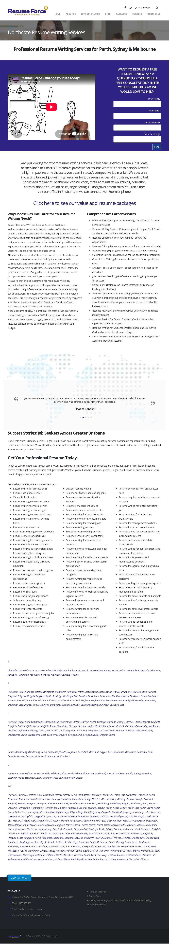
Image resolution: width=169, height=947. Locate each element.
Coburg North (46, 730)
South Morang (116, 842)
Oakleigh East (81, 829)
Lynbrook (50, 816)
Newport (130, 824)
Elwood (101, 773)
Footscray (96, 794)
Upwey (51, 850)
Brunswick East (15, 704)
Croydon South (107, 734)
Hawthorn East (88, 803)
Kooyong (127, 812)
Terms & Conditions (97, 891)
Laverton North (16, 816)
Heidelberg (103, 803)
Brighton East (98, 700)
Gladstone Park (69, 799)
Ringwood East (15, 837)
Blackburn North (120, 696)
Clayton (139, 726)
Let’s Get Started (90, 14)
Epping (137, 773)
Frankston (131, 794)
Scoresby (38, 842)
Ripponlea (47, 837)
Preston (102, 833)
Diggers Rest (106, 752)
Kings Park (83, 812)
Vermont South (74, 850)
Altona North (111, 670)
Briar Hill (75, 700)
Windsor (49, 859)
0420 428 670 (144, 7)
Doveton (30, 756)
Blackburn (105, 696)
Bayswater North (75, 691)
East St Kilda (43, 773)
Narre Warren (73, 824)
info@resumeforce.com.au (30, 909)
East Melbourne (28, 773)
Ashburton (155, 670)
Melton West (42, 820)
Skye (75, 842)
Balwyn (22, 691)
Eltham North (90, 773)
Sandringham (26, 842)
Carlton (76, 721)
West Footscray (99, 855)
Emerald (111, 773)
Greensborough (134, 799)
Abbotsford (13, 670)
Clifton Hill (23, 730)
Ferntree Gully (34, 794)
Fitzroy (58, 794)
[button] (157, 8)
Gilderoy (55, 799)
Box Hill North (33, 700)
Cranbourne (107, 730)
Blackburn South (138, 696)
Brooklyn (139, 700)
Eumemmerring (67, 777)
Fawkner (21, 794)
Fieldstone (48, 794)
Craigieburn (94, 730)
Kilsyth (73, 812)
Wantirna (104, 850)
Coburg (33, 730)
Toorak (23, 850)
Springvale (13, 846)
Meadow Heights (137, 816)
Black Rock (93, 696)
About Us (71, 14)
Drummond (50, 756)
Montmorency (137, 820)
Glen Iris (95, 799)
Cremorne (52, 734)
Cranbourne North (142, 730)
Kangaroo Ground (77, 807)
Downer (39, 756)
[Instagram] (130, 7)
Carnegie (101, 721)
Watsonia (40, 855)
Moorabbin (151, 820)
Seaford (59, 842)
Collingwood (69, 730)
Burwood (104, 704)
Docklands (119, 752)
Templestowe (113, 846)
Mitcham (111, 820)
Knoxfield (117, 812)
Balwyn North (34, 691)
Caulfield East (15, 726)
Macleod (72, 816)
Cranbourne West (37, 734)
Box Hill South (49, 700)
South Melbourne (99, 842)
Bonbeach (153, 696)
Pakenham (128, 829)
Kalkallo (62, 807)
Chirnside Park (116, 726)
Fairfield (12, 794)
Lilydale (29, 816)
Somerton (84, 842)
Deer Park (83, 752)
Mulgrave (60, 824)
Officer (109, 829)
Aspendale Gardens (40, 674)
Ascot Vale (143, 670)
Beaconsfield (91, 691)
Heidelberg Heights (120, 803)
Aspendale (23, 674)
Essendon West (50, 777)
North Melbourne (17, 829)
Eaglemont (13, 773)
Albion (73, 670)
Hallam (21, 803)
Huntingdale (37, 807)
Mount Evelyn (29, 824)
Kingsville (106, 812)
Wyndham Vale (84, 859)
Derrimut (94, 752)
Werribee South (82, 855)
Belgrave (12, 696)
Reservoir (125, 833)
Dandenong (21, 752)
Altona (81, 670)
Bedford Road (140, 691)
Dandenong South (57, 752)
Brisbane (101, 900)
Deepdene (72, 752)
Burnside (75, 704)
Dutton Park (63, 756)
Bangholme (48, 691)
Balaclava (13, 691)
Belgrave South (43, 696)
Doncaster (130, 752)
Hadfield (12, 803)
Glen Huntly (84, 799)
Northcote (32, 829)
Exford (79, 777)
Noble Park (151, 824)
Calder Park (24, 721)
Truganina (33, 850)
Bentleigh (57, 696)
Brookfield (128, 700)
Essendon (146, 773)
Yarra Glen (110, 859)
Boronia (12, 700)
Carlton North (88, 721)
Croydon (62, 734)
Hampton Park (60, 803)
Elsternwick (67, 773)
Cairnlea (12, 721)
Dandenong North (37, 752)
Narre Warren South (114, 824)
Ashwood (12, 674)
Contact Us (153, 14)
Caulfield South (48, 726)
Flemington (83, 794)
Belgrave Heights (26, 696)
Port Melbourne (79, 833)
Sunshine (42, 846)
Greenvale (149, 799)
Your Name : (154, 98)
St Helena (116, 837)
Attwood (55, 674)
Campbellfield (51, 721)
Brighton (85, 700)
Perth (103, 904)
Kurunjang (138, 812)
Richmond (136, 833)
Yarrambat (122, 859)
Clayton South (151, 726)
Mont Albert (123, 820)
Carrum (129, 721)
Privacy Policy (94, 896)
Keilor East (133, 807)
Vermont (60, 850)
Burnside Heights (89, 704)
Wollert (58, 859)
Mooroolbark (14, 824)
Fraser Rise (119, 794)
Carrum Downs (142, 721)
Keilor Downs (120, 807)
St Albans (105, 837)
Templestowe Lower (131, 846)
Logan (116, 900)
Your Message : (153, 134)
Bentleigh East (70, 696)
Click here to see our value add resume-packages (84, 203)
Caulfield (155, 721)
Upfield (43, 850)
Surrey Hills (88, 846)
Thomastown (149, 846)
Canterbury (65, 721)
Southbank (144, 842)
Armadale (132, 670)
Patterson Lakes (49, 833)
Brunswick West (32, 704)
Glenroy (121, 799)
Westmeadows (133, 855)
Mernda (65, 820)
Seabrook (49, 842)
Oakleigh (67, 829)
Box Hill (21, 700)
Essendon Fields (16, 777)
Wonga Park (69, 859)
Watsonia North (54, 855)
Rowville (79, 837)
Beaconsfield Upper (109, 691)
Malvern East (106, 816)
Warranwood (14, 855)
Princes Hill (113, 833)
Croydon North (91, 734)
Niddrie (140, 824)
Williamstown (15, 859)
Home (57, 14)
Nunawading (44, 829)
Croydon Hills (75, 734)
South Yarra (131, 842)
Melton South (28, 820)
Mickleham (75, 820)
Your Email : (155, 110)
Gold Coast (125, 900)
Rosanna (69, 837)
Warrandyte (133, 850)
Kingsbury (95, 812)
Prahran (93, 833)
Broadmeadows (114, 700)
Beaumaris (126, 691)
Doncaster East (144, 752)
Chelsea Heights (86, 726)
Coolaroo (82, 730)
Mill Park (100, 820)
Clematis (12, 730)
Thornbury (13, 850)
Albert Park (63, 670)
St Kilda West (152, 837)
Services (137, 14)
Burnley (65, 704)
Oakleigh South (96, 829)
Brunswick (150, 700)
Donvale (12, 756)
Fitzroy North (70, 794)
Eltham (78, 773)
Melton (16, 820)
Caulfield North (31, 726)
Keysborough (62, 812)
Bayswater (60, 691)
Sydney (148, 900)
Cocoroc (58, 730)
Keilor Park (21, 812)
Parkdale (156, 829)
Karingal (92, 807)
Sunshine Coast (137, 900)
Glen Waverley (108, 799)
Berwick (83, 696)
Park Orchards (142, 829)
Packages (121, 14)
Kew (42, 812)
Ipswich (109, 900)
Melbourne (92, 904)
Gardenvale (32, 799)
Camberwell (37, 721)
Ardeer (122, 670)
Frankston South (16, 799)
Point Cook (64, 833)
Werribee (68, 855)
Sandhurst (13, 842)
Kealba (101, 807)
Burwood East (117, 704)
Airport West (38, 670)
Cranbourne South (17, 734)
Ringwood (147, 833)
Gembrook (44, 799)
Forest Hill (107, 794)
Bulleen (45, 704)
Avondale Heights (70, 674)
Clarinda (129, 726)
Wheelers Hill (148, 855)
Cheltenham (101, 726)
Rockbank (58, 837)
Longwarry (39, 816)
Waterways (28, 855)
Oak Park (57, 829)
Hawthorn (74, 803)
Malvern (94, 816)
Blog (108, 14)
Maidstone (83, 816)
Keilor (109, 807)
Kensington (33, 812)
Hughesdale (24, 807)
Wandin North (90, 850)
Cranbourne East (123, 730)
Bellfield (152, 691)
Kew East (50, 812)
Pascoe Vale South (30, 833)
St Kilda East (138, 837)
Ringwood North (32, 837)
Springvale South (28, 846)
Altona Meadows (94, 670)
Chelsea (73, 726)
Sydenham (100, 846)
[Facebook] (125, 7)
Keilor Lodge (146, 807)
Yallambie (98, 859)
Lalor (147, 812)
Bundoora (55, 704)
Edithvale (56, 773)
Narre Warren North (92, 824)
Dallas (11, 752)
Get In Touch (19, 878)
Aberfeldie (25, 670)
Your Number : (153, 122)
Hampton (31, 803)
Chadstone (62, 726)
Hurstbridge (51, 807)
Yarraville (134, 859)
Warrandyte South (150, 850)
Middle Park (88, 820)
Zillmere (144, 859)
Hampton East (44, 803)
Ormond (118, 829)
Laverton (155, 812)
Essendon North (33, 777)
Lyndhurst (62, 816)
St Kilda (126, 837)
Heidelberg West (139, 803)
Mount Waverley (45, 824)
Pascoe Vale (14, 833)
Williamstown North (33, 859)
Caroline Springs (115, 721)
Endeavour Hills (124, 773)
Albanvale (51, 670)
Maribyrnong (120, 816)
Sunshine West (73, 846)
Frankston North (146, 794)
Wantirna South (118, 850)
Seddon (68, 842)
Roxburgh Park (92, 837)
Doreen (21, 756)
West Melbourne (116, 855)
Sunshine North (57, 846)
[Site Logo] (28, 11)
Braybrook (63, 700)
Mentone (55, 820)
